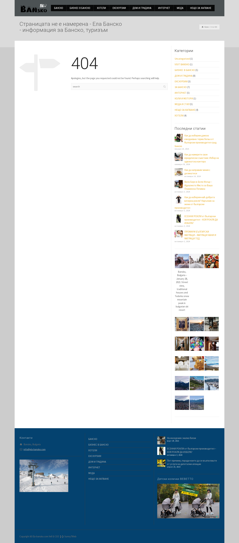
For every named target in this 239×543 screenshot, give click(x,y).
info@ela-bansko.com (35, 449)
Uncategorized (182, 58)
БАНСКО (92, 439)
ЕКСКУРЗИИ (181, 81)
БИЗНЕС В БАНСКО (185, 70)
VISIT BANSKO (182, 64)
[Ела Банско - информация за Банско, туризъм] (34, 7)
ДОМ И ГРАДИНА (183, 75)
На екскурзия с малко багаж (181, 438)
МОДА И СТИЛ (182, 104)
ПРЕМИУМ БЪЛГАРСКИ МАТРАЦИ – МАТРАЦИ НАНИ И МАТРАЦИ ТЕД (200, 235)
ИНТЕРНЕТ (180, 92)
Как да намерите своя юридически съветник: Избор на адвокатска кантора (201, 158)
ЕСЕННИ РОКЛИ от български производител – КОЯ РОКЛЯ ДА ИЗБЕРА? (201, 220)
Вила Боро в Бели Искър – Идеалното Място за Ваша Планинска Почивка (198, 185)
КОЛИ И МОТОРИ (184, 98)
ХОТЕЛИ (179, 115)
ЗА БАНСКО (181, 87)
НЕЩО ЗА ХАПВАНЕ (185, 109)
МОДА (91, 473)
